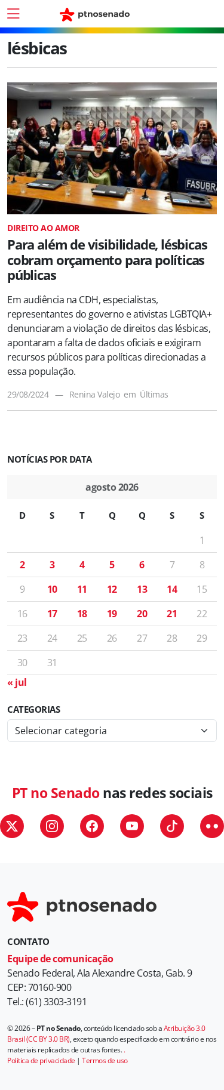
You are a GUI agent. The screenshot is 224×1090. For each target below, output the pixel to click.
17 (52, 613)
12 (112, 589)
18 (82, 613)
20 (142, 613)
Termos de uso (105, 1060)
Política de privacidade (41, 1060)
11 (82, 589)
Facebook (92, 826)
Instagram (52, 826)
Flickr (212, 826)
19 (112, 613)
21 (172, 613)
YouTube (132, 826)
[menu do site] (13, 14)
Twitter (12, 826)
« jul (17, 682)
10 (52, 589)
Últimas (154, 394)
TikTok (172, 826)
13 (142, 589)
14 (172, 589)
